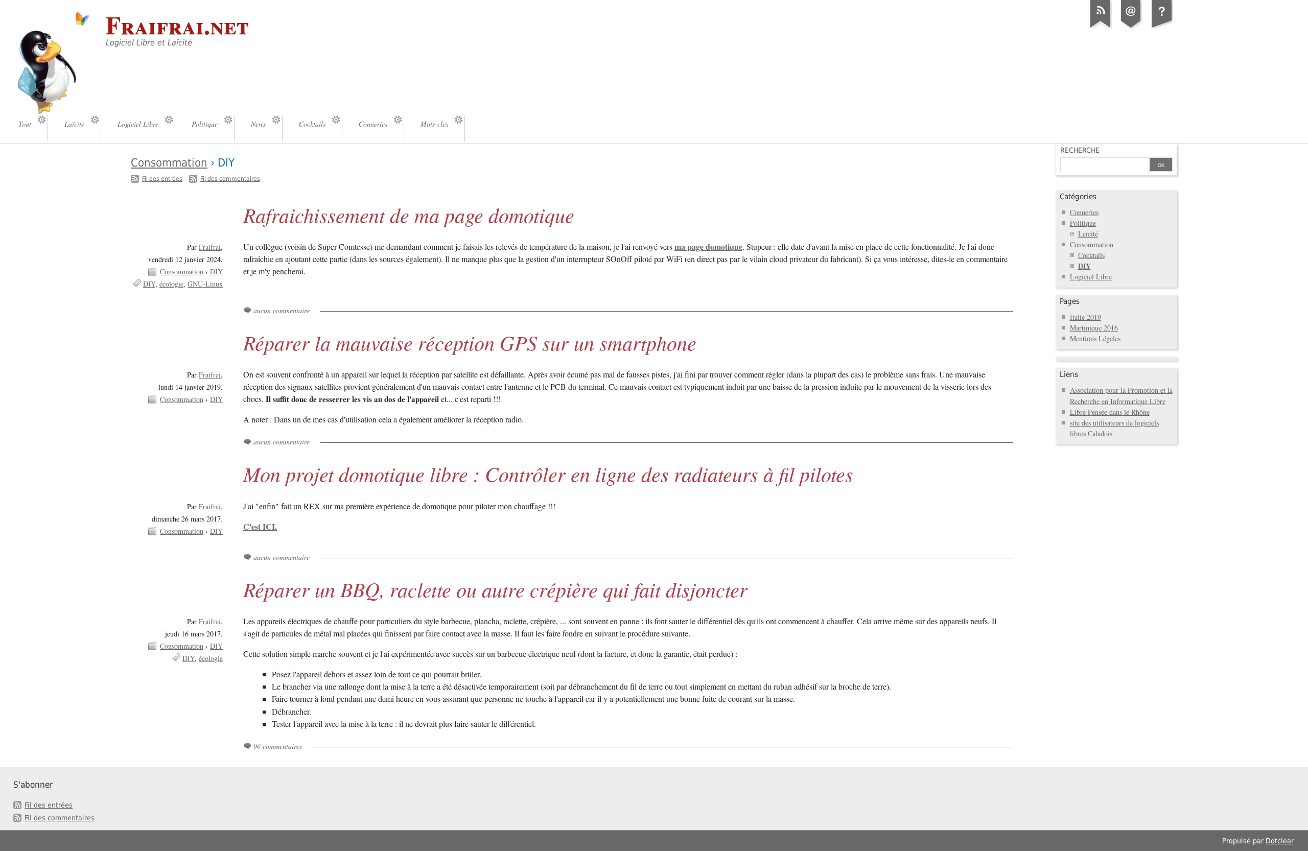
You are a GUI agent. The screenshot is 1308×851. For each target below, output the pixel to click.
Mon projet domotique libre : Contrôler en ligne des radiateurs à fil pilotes (548, 473)
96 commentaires (277, 746)
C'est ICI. (260, 526)
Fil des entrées (162, 178)
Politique (1083, 223)
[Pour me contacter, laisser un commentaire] (1131, 28)
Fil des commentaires (230, 178)
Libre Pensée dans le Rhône (1110, 412)
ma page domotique (708, 246)
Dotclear (1280, 841)
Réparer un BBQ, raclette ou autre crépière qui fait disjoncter (495, 589)
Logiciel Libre (1091, 276)
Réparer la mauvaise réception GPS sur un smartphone (469, 342)
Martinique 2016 (1094, 328)
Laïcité (1088, 234)
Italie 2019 (1085, 317)
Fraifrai (210, 247)
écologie (171, 284)
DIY (216, 271)
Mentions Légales (1095, 338)
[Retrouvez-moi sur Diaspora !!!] (1162, 28)
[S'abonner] (1100, 28)
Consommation (169, 162)
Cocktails (1091, 255)
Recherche (1080, 150)
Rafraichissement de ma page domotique (408, 214)
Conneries (1084, 212)
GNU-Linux (205, 284)
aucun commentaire (281, 310)
